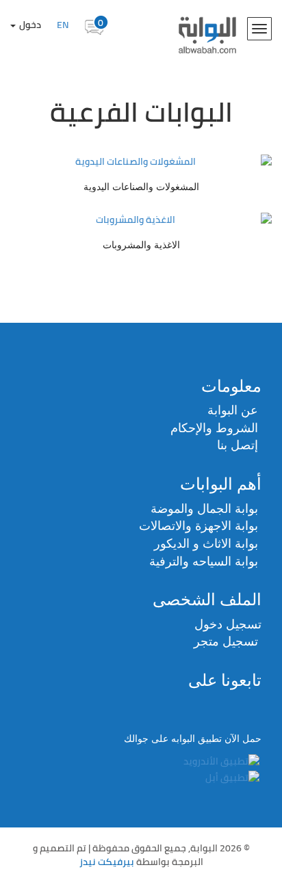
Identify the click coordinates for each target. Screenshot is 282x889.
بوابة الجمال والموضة (204, 509)
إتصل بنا (237, 445)
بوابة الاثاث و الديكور (206, 543)
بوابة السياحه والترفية (203, 561)
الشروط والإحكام (214, 428)
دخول (29, 24)
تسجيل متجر (226, 641)
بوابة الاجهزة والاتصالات (198, 526)
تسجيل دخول (227, 624)
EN (63, 25)
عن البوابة (232, 410)
